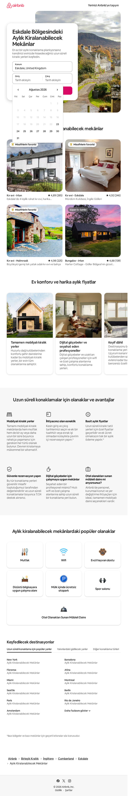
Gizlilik (58, 790)
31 (18, 138)
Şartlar (68, 790)
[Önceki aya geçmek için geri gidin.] (18, 90)
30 (57, 131)
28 (44, 131)
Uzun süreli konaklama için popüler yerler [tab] (29, 649)
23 (57, 124)
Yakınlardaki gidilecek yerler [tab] (72, 649)
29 (51, 131)
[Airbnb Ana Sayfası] (15, 5)
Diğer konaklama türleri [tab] (106, 649)
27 (37, 131)
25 (24, 131)
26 (31, 131)
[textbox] (27, 80)
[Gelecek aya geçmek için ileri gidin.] (57, 90)
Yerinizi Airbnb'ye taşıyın (103, 5)
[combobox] (42, 68)
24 (18, 131)
